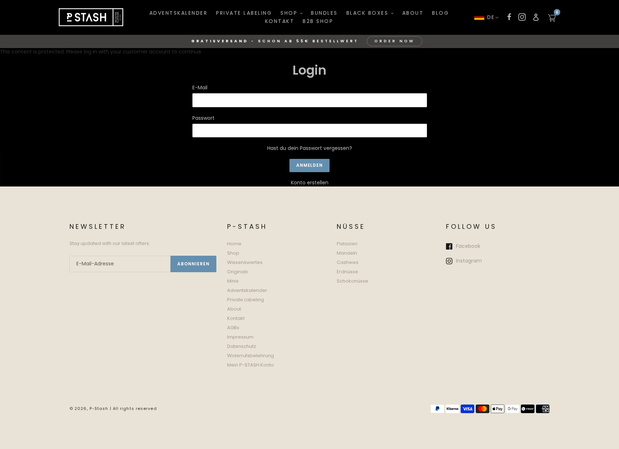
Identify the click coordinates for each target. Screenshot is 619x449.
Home (234, 243)
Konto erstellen (309, 182)
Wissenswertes (245, 262)
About (234, 309)
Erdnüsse (347, 271)
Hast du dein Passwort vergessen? (309, 148)
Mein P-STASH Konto (250, 364)
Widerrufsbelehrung (250, 355)
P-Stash (99, 408)
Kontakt (236, 318)
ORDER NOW (394, 41)
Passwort (203, 118)
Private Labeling (245, 299)
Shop (233, 253)
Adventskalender (247, 290)
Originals (237, 271)
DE (491, 17)
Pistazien (347, 243)
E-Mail (199, 87)
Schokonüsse (352, 281)
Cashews (348, 262)
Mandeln (347, 253)
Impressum (240, 337)
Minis (233, 281)
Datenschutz (241, 346)
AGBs (233, 327)
